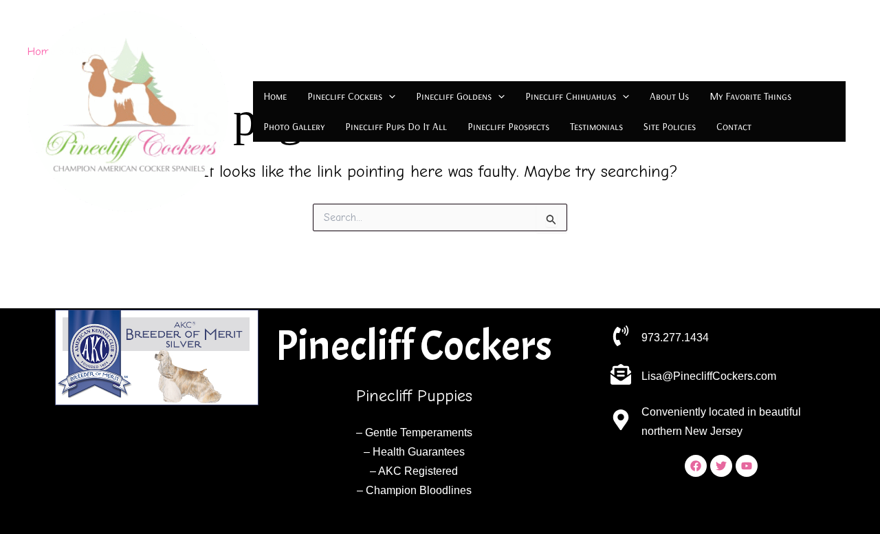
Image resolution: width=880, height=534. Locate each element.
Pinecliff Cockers (344, 96)
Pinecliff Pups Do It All (396, 126)
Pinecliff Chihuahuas (570, 96)
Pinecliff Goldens (454, 96)
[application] (388, 96)
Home (275, 96)
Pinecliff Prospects (508, 126)
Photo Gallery (293, 126)
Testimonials (596, 126)
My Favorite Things (750, 96)
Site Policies (670, 126)
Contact (733, 126)
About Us (669, 96)
